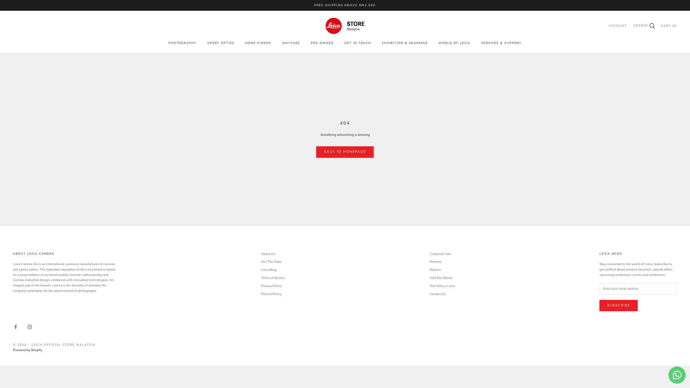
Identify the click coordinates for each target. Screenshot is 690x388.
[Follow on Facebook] (15, 327)
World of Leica (454, 43)
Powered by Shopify (27, 350)
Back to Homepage (345, 152)
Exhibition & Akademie (405, 43)
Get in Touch (357, 43)
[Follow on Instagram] (29, 327)
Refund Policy (271, 294)
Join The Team (271, 261)
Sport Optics (220, 43)
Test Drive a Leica (442, 286)
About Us (268, 254)
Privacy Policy (271, 286)
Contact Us (438, 294)
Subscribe (618, 305)
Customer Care (440, 254)
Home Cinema (258, 43)
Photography (182, 43)
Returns (435, 270)
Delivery (435, 261)
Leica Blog (269, 270)
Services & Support (501, 43)
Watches (291, 43)
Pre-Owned (322, 43)
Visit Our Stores (441, 278)
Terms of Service (273, 278)
